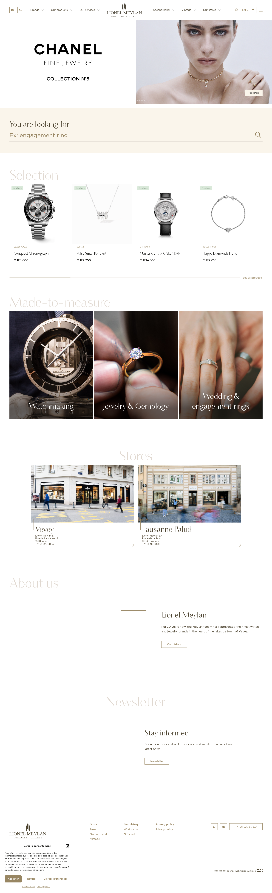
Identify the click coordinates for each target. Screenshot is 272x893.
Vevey (44, 529)
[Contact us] (223, 826)
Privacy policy (43, 887)
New (93, 829)
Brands (34, 9)
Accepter (13, 879)
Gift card (129, 834)
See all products (253, 277)
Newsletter (157, 761)
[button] (67, 846)
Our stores (209, 9)
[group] (136, 62)
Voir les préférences (56, 879)
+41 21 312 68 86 (151, 544)
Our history (174, 644)
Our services (87, 9)
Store (93, 824)
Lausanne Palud (167, 529)
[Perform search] (258, 135)
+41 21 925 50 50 (246, 826)
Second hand (161, 9)
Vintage (186, 9)
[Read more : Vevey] (82, 494)
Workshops (131, 829)
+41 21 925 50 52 (44, 544)
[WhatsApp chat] (214, 826)
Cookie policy (28, 887)
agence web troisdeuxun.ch (241, 871)
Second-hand (98, 834)
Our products (59, 9)
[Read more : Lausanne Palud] (189, 494)
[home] (126, 10)
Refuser (31, 879)
